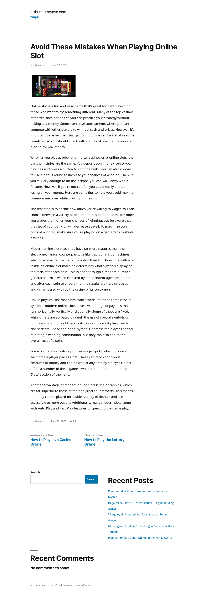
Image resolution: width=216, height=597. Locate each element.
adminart (39, 65)
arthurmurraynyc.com (48, 12)
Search (35, 472)
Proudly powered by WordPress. (72, 585)
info (75, 421)
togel (34, 17)
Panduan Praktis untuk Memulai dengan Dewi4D (140, 537)
